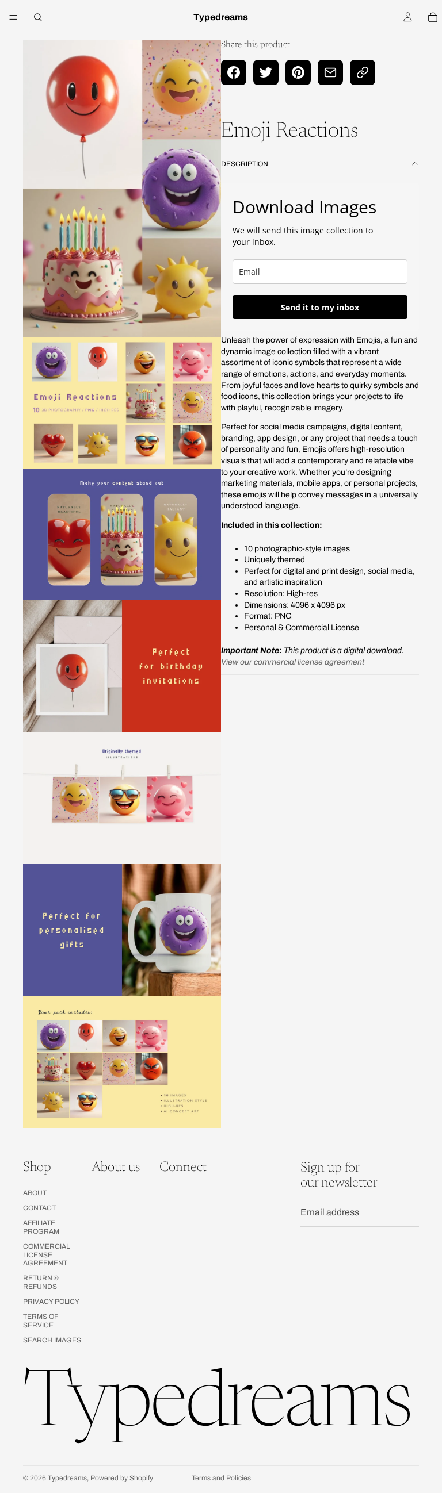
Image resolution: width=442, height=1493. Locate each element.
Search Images (52, 1341)
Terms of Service (40, 1321)
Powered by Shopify (121, 1478)
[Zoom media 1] (122, 188)
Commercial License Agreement (46, 1254)
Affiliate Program (41, 1227)
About (35, 1193)
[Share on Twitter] (266, 72)
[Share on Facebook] (233, 72)
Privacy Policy (51, 1302)
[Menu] (13, 17)
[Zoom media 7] (122, 1062)
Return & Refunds (41, 1283)
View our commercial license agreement (292, 662)
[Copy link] (362, 72)
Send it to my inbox (320, 307)
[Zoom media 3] (122, 534)
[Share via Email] (330, 72)
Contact (39, 1208)
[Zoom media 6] (122, 930)
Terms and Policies (221, 1478)
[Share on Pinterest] (298, 72)
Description (244, 164)
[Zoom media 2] (122, 403)
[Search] (38, 17)
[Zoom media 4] (122, 666)
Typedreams (67, 1478)
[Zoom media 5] (122, 798)
